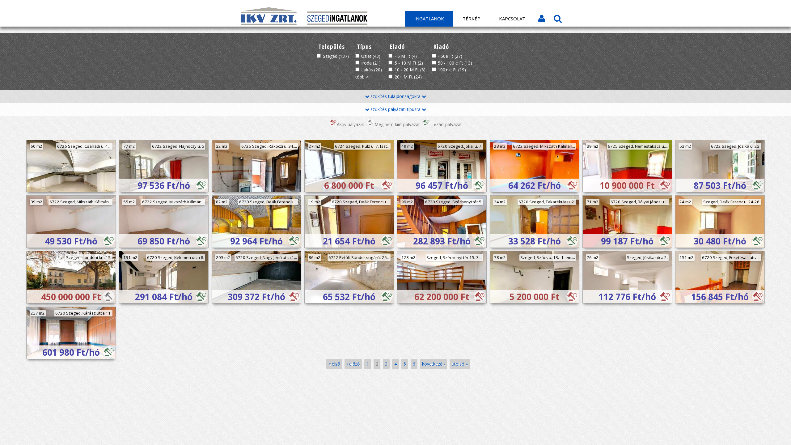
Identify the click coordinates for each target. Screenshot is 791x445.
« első (334, 364)
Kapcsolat (512, 18)
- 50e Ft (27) (450, 56)
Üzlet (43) (370, 56)
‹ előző (353, 364)
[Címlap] (337, 23)
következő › (433, 364)
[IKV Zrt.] (269, 23)
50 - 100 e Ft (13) (455, 63)
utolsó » (460, 364)
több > (361, 77)
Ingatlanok (429, 18)
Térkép (471, 18)
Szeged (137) (336, 56)
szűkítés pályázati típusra (395, 109)
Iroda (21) (371, 63)
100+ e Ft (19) (452, 70)
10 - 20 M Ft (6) (410, 70)
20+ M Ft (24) (408, 77)
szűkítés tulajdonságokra (395, 96)
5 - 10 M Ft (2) (409, 63)
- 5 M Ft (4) (406, 56)
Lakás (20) (371, 70)
